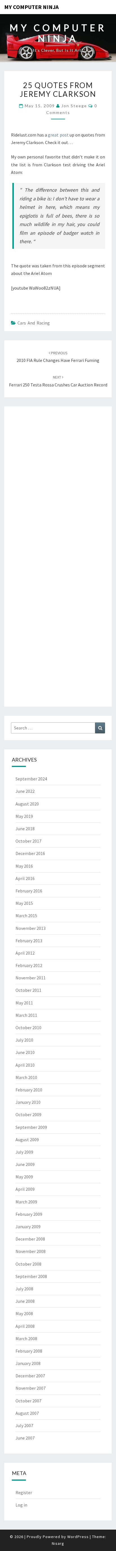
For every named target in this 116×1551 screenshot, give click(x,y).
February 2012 (28, 965)
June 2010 (25, 1052)
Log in (21, 1505)
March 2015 (26, 915)
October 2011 (28, 990)
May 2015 (24, 903)
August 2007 (27, 1413)
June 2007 (25, 1438)
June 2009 (25, 1164)
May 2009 (24, 1177)
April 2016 (25, 878)
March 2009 (26, 1202)
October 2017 (28, 841)
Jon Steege (74, 105)
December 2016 (30, 853)
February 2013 (28, 940)
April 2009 (25, 1189)
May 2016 (24, 866)
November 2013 (30, 928)
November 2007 (30, 1388)
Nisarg (58, 1543)
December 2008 (30, 1239)
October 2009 (28, 1114)
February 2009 (28, 1214)
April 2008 (25, 1326)
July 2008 (24, 1289)
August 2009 (27, 1139)
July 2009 (24, 1152)
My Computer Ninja (31, 6)
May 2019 (24, 816)
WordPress (78, 1536)
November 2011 (30, 978)
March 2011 (26, 1015)
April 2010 (25, 1065)
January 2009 (28, 1226)
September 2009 (31, 1127)
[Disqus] (58, 482)
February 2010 (28, 1090)
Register (23, 1492)
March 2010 (26, 1077)
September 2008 (31, 1276)
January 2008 (28, 1363)
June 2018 (25, 828)
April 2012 (25, 953)
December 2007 (30, 1375)
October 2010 (28, 1027)
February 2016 (28, 891)
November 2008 (30, 1251)
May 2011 (24, 1003)
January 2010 (28, 1102)
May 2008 (24, 1313)
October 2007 (28, 1401)
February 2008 (28, 1351)
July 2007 (24, 1425)
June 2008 (25, 1301)
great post (58, 135)
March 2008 (26, 1338)
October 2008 (28, 1264)
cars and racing (33, 323)
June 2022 (25, 791)
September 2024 (31, 779)
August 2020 (27, 804)
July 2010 (24, 1040)
